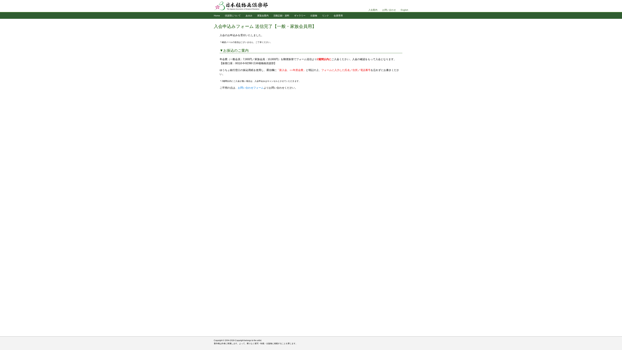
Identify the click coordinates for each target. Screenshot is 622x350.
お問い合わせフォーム (251, 87)
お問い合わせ (389, 10)
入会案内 (372, 10)
